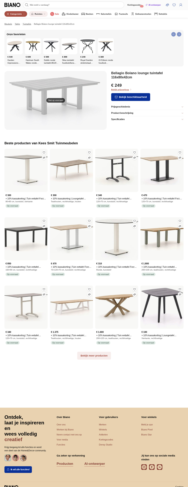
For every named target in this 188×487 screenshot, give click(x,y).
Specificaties (118, 119)
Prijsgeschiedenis (120, 107)
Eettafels (163, 14)
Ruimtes (38, 14)
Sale (57, 14)
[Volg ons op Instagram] (144, 467)
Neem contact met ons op (69, 434)
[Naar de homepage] (12, 5)
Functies (61, 445)
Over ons (61, 424)
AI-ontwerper (154, 5)
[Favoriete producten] (174, 5)
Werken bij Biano (65, 429)
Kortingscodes (135, 5)
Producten (65, 464)
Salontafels (106, 14)
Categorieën (16, 14)
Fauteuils (123, 14)
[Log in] (181, 5)
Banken (89, 14)
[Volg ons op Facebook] (152, 467)
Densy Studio (105, 445)
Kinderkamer (72, 14)
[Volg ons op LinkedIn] (159, 467)
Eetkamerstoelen (143, 14)
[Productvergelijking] (167, 5)
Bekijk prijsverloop (120, 90)
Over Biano (63, 417)
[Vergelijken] (44, 157)
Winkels (103, 429)
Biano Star (146, 434)
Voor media (62, 439)
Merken (102, 424)
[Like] (44, 152)
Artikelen (103, 434)
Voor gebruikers (108, 417)
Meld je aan (147, 424)
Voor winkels (149, 417)
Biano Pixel (147, 429)
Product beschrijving (122, 113)
